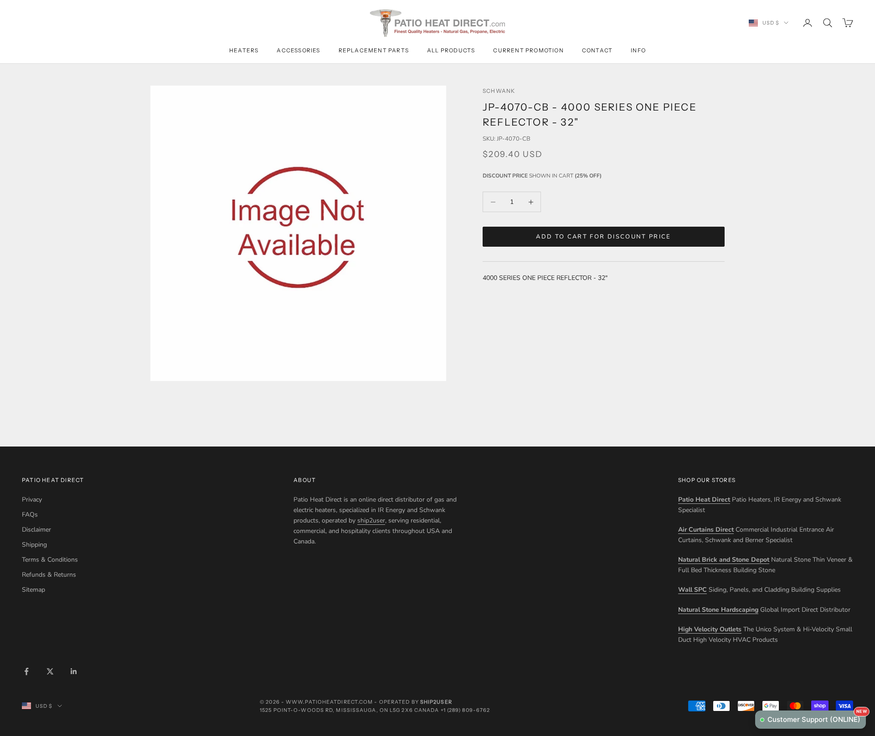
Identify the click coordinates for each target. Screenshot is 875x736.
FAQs (30, 514)
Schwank (499, 90)
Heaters (243, 50)
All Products (451, 50)
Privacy (32, 499)
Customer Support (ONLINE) (816, 717)
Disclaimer (36, 529)
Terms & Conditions (50, 559)
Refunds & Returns (49, 574)
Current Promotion (528, 50)
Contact (597, 50)
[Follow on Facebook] (26, 671)
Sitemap (33, 589)
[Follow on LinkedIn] (73, 671)
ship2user (371, 520)
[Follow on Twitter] (50, 671)
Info (638, 50)
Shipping (34, 544)
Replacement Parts (374, 50)
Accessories (298, 50)
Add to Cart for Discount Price (603, 237)
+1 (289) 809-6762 (465, 710)
